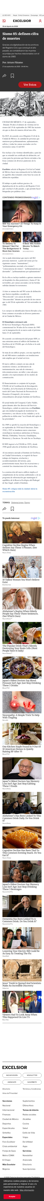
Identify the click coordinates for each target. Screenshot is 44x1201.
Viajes (25, 1137)
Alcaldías (27, 1119)
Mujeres (6, 1169)
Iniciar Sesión (12, 1075)
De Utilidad (28, 1142)
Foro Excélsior (9, 1142)
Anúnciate (12, 1082)
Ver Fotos (30, 84)
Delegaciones (17, 502)
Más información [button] (27, 1190)
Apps (25, 1146)
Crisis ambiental (9, 1146)
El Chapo (6, 1160)
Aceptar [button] (12, 1197)
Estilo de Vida (29, 1133)
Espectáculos (8, 1128)
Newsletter (32, 1075)
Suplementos (29, 1101)
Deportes (6, 1124)
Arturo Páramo (15, 62)
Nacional (6, 1105)
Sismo (27, 502)
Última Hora (28, 1105)
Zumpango (34, 15)
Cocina (26, 1124)
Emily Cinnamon (23, 15)
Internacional (8, 1110)
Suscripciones (29, 1169)
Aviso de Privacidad (9, 1093)
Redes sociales (29, 1114)
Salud (25, 1128)
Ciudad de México (10, 1119)
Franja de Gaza (9, 1151)
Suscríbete (32, 1082)
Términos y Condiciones (32, 1089)
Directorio (6, 1089)
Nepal (15, 15)
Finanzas (6, 1114)
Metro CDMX (8, 1155)
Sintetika (6, 1133)
